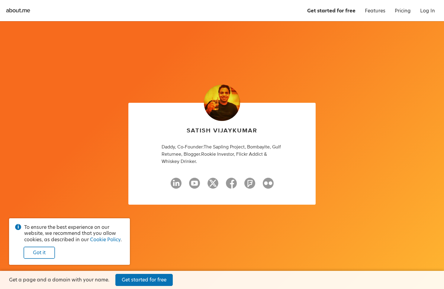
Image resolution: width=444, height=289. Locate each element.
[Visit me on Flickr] (268, 185)
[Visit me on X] (213, 185)
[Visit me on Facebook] (231, 185)
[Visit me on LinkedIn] (176, 185)
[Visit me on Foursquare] (249, 185)
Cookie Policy (105, 239)
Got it (39, 252)
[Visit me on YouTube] (194, 185)
